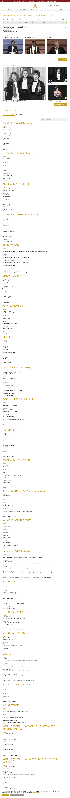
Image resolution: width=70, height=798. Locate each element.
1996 (63, 22)
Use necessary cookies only (17, 795)
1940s (13, 19)
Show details (27, 795)
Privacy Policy (49, 791)
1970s (32, 19)
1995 (56, 22)
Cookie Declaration (37, 792)
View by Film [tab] (19, 114)
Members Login (57, 5)
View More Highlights (62, 59)
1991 (32, 22)
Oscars (7, 12)
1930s (7, 19)
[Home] (35, 5)
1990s (44, 19)
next (66, 19)
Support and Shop (35, 9)
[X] (66, 27)
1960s (25, 19)
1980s (38, 19)
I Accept (5, 795)
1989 (20, 22)
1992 (38, 22)
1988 (13, 22)
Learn (48, 9)
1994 (50, 22)
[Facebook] (65, 27)
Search (51, 5)
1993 (44, 22)
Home (4, 12)
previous (3, 19)
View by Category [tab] (8, 114)
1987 (7, 22)
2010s (56, 19)
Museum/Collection (21, 9)
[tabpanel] (35, 453)
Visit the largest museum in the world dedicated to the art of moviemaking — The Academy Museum (35, 1)
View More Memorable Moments (60, 104)
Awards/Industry (9, 9)
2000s (50, 19)
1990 (26, 22)
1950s (19, 19)
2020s (62, 19)
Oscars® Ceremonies (15, 12)
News (61, 9)
